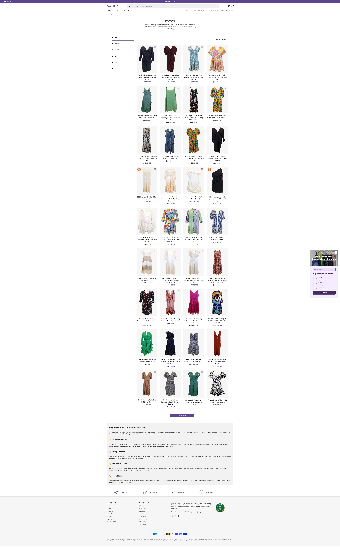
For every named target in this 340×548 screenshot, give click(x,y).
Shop (112, 14)
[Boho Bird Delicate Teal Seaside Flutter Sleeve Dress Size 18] (193, 59)
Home (108, 14)
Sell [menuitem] (116, 11)
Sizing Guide (142, 516)
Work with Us (110, 514)
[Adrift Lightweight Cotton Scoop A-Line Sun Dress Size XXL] (193, 140)
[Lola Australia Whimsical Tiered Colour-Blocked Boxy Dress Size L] (170, 221)
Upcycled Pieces (227, 11)
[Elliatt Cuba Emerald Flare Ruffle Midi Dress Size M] (147, 343)
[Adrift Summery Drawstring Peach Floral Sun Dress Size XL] (217, 59)
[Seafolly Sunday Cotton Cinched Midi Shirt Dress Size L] (193, 262)
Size (115, 37)
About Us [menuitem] (126, 11)
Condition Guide (143, 514)
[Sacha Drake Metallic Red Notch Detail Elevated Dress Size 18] (170, 59)
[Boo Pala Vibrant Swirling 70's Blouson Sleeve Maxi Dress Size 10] (217, 302)
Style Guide (142, 511)
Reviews (109, 506)
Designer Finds (212, 11)
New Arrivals (199, 11)
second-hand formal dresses (140, 480)
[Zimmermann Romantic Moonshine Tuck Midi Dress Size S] (170, 181)
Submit (324, 293)
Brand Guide (142, 508)
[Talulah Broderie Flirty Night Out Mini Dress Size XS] (217, 384)
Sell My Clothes (143, 519)
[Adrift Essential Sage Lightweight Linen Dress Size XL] (170, 99)
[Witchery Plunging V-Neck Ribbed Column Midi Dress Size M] (217, 343)
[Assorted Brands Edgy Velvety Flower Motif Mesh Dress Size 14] (147, 140)
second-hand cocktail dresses (148, 444)
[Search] (216, 6)
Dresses (117, 14)
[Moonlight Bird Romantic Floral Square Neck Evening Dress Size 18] (193, 99)
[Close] (0, 547)
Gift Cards (142, 506)
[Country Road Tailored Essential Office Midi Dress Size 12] (170, 384)
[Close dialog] (336, 252)
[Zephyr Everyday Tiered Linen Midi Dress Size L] (147, 262)
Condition (117, 50)
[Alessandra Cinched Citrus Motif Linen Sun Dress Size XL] (217, 99)
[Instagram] (7, 1)
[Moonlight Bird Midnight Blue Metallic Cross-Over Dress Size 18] (147, 59)
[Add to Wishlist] (155, 47)
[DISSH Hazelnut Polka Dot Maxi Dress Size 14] (147, 384)
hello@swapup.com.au (201, 512)
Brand (116, 69)
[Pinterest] (10, 1)
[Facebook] (5, 1)
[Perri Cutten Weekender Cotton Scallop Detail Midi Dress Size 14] (170, 262)
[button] (222, 39)
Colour (116, 62)
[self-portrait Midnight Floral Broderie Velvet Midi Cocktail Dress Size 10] (170, 343)
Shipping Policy (111, 519)
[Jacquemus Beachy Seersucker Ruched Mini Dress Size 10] (147, 221)
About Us (109, 508)
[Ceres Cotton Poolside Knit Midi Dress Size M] (217, 221)
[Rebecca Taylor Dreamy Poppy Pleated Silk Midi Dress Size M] (147, 302)
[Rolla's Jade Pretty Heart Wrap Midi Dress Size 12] (193, 384)
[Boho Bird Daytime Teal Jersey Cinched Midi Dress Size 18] (147, 99)
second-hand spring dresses (142, 456)
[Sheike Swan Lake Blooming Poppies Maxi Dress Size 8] (170, 302)
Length (116, 43)
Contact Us (110, 511)
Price (115, 56)
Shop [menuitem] (108, 11)
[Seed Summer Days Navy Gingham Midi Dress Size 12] (193, 343)
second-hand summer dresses (133, 468)
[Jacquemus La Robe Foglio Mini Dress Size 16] (193, 181)
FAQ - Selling (142, 524)
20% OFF (189, 11)
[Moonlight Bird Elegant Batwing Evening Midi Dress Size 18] (217, 140)
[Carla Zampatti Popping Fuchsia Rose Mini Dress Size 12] (193, 302)
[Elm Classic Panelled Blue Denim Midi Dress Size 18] (170, 140)
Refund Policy (110, 516)
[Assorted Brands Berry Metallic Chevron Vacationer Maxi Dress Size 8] (217, 262)
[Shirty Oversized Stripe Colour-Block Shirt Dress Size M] (193, 221)
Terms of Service (111, 521)
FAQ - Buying (142, 521)
